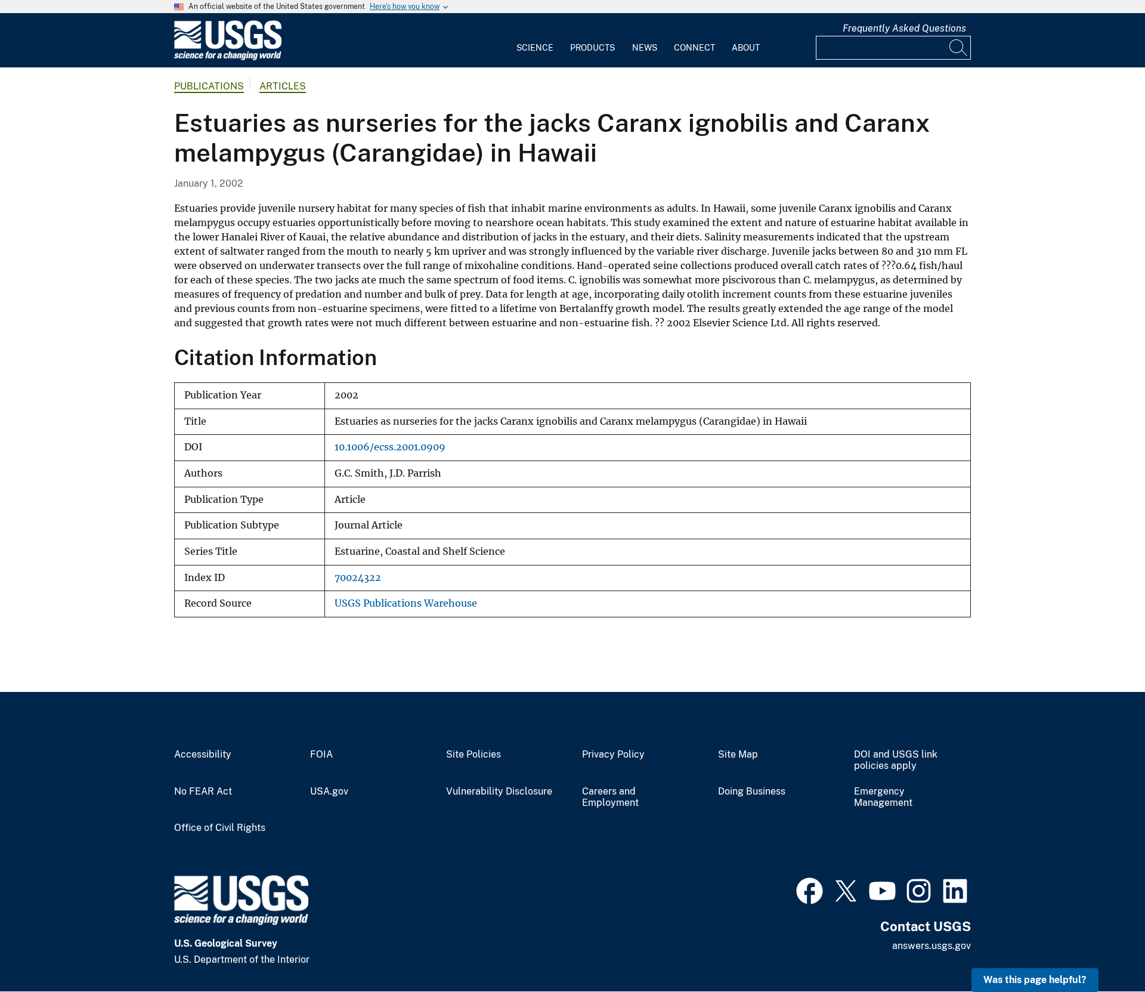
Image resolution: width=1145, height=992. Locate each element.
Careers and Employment (610, 797)
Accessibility (202, 754)
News (644, 47)
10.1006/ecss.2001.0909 (390, 447)
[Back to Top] (1101, 948)
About (746, 47)
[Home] (227, 57)
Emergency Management (883, 797)
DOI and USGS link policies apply (895, 760)
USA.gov (329, 791)
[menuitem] (535, 40)
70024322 (358, 577)
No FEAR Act (203, 791)
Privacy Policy (613, 754)
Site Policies (473, 754)
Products (592, 47)
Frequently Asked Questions (904, 28)
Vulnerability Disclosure (499, 791)
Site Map (738, 754)
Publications (209, 86)
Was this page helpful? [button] (1035, 979)
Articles (282, 86)
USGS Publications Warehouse (406, 603)
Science (534, 47)
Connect (694, 47)
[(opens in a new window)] (809, 889)
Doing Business (751, 791)
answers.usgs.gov (931, 945)
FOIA (321, 754)
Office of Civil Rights (219, 828)
